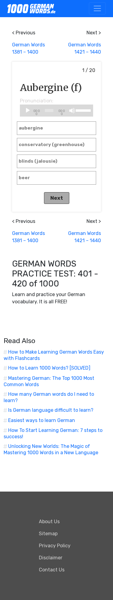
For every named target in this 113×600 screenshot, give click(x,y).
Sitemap (48, 533)
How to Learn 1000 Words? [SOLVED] (49, 368)
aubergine (31, 128)
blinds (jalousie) (38, 161)
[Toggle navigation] (97, 8)
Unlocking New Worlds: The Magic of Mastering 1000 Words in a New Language (51, 449)
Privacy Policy (55, 545)
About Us (49, 521)
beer (24, 177)
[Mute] (72, 111)
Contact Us (51, 570)
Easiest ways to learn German (41, 420)
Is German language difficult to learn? (50, 410)
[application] (56, 111)
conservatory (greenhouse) (51, 144)
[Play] (28, 111)
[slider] (83, 110)
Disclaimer (50, 558)
